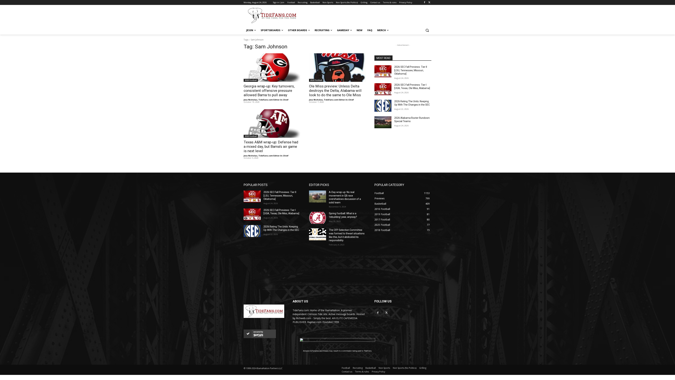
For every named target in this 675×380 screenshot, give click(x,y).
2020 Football (251, 80)
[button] (427, 30)
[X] (429, 3)
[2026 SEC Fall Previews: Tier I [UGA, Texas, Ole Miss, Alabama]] (382, 89)
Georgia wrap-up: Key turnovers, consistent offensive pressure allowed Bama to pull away (269, 90)
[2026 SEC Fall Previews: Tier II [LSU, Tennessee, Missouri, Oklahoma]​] (382, 71)
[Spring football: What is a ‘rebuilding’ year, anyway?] (317, 218)
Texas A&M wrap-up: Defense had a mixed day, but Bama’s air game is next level (271, 146)
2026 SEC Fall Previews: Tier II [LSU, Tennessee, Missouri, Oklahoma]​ (410, 70)
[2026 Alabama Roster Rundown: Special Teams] (382, 122)
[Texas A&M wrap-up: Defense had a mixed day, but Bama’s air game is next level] (272, 123)
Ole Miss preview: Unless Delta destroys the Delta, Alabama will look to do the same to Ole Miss (335, 90)
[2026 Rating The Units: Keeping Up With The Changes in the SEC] (382, 106)
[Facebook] (424, 3)
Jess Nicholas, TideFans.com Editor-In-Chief (266, 99)
